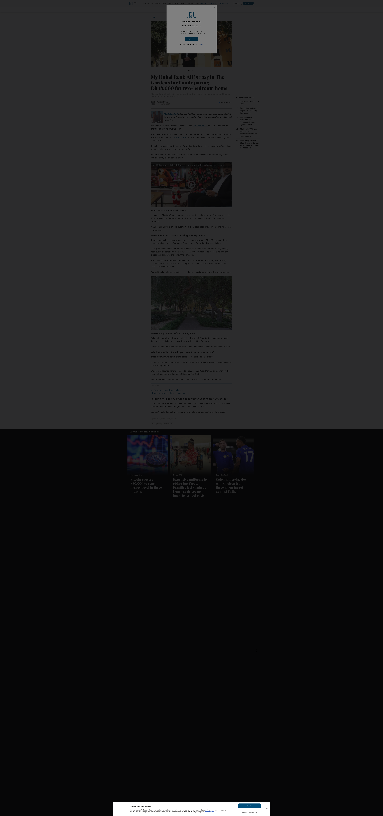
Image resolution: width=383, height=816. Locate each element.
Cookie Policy (209, 811)
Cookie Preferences (249, 812)
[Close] (267, 809)
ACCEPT (249, 805)
